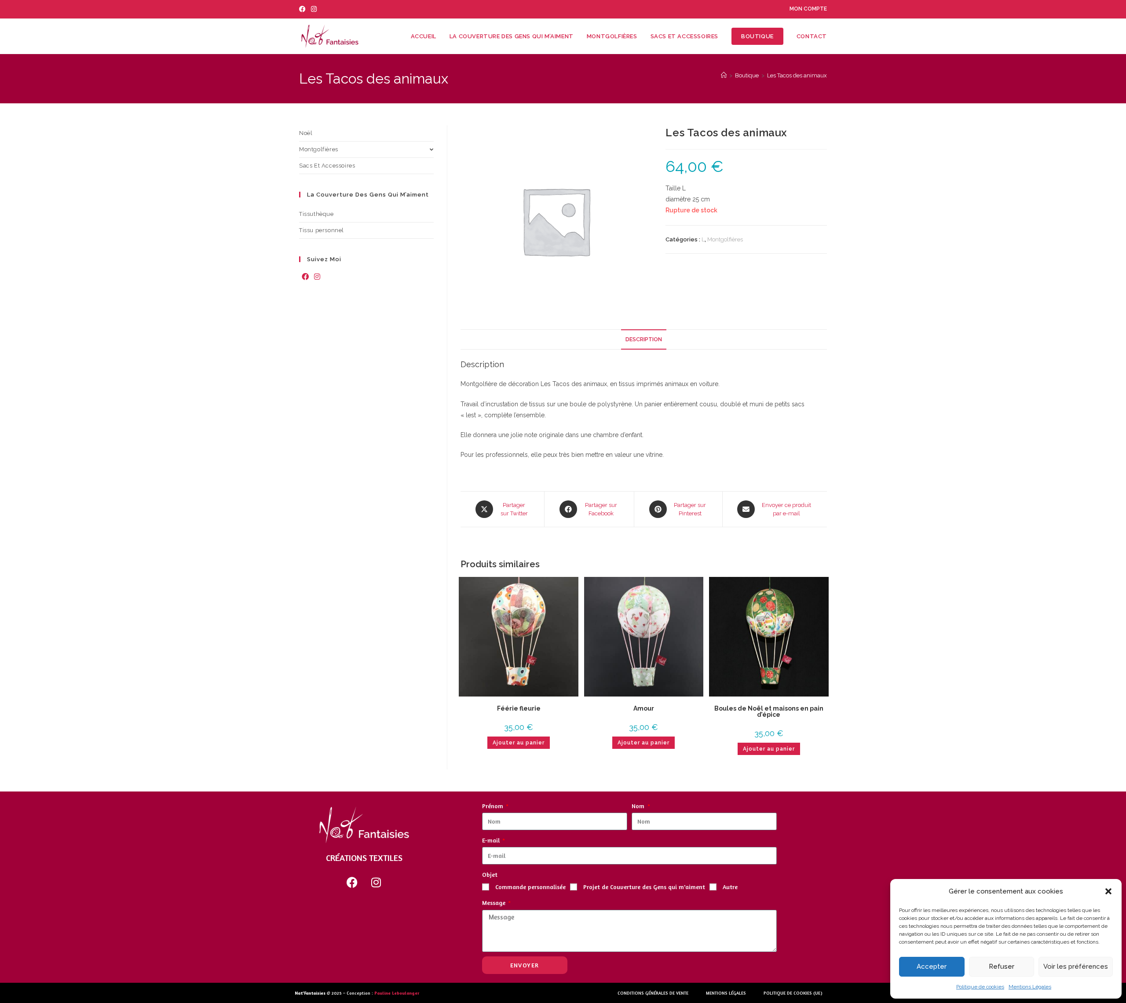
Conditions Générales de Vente (653, 993)
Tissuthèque (316, 214)
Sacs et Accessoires (327, 165)
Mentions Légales (1030, 987)
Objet (489, 874)
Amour (643, 708)
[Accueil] (724, 75)
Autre (730, 886)
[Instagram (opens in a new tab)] (313, 9)
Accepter (932, 966)
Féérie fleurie (519, 708)
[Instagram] (317, 277)
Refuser (1001, 966)
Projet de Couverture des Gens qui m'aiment (644, 886)
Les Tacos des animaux (797, 75)
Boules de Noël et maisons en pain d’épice (768, 711)
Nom (639, 806)
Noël (305, 133)
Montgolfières (725, 239)
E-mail (491, 840)
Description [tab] (643, 339)
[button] (1108, 891)
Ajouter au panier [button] (519, 743)
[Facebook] (305, 277)
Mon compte (808, 9)
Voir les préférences (1075, 966)
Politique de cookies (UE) (793, 993)
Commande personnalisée (530, 886)
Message (494, 902)
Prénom (493, 806)
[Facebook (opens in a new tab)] (303, 9)
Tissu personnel (321, 230)
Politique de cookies (980, 987)
